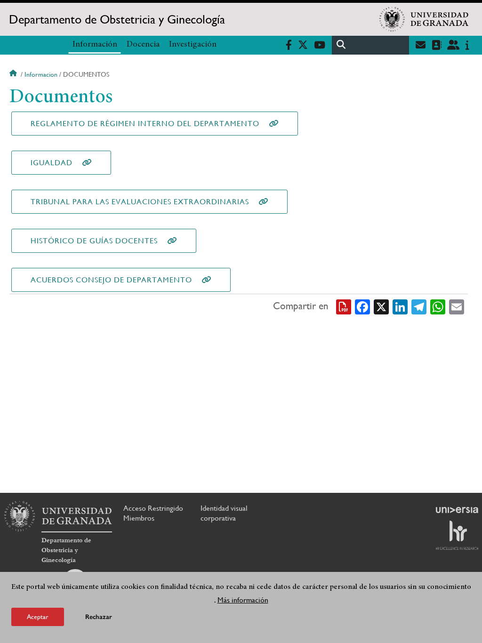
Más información (242, 599)
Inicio (14, 74)
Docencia (143, 44)
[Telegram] (418, 306)
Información (94, 44)
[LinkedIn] (400, 306)
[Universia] (457, 510)
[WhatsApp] (437, 306)
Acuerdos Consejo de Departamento (111, 279)
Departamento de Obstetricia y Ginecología (117, 19)
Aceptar (37, 616)
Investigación (193, 44)
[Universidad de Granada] (424, 19)
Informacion (40, 74)
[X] (381, 306)
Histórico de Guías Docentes (94, 240)
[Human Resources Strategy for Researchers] (457, 535)
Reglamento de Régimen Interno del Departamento (145, 123)
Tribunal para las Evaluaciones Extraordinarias (140, 201)
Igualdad (51, 162)
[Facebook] (362, 306)
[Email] (456, 306)
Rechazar (98, 617)
